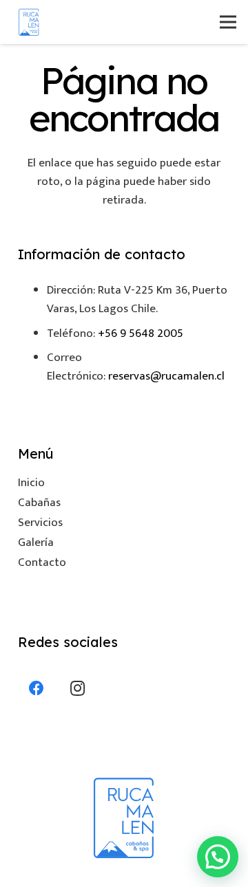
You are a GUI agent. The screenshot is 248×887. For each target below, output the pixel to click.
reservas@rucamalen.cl (166, 376)
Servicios (40, 522)
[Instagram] (77, 689)
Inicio (31, 482)
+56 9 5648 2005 (140, 333)
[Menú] (227, 22)
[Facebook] (37, 689)
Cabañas (39, 502)
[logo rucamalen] (29, 22)
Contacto (42, 562)
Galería (36, 542)
